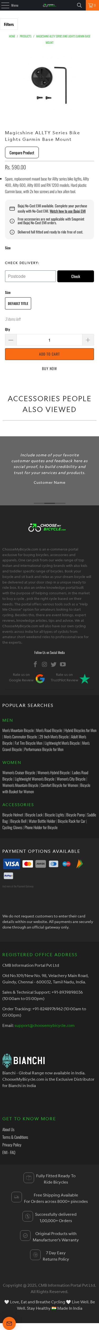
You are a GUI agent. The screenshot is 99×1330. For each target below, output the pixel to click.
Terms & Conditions (15, 1137)
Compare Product (22, 152)
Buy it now (49, 368)
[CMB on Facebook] (36, 664)
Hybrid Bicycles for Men (80, 730)
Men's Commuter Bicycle (20, 736)
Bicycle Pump (75, 814)
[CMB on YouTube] (63, 664)
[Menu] (2, 5)
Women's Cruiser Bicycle (18, 772)
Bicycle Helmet (12, 814)
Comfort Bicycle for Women (59, 785)
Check (75, 276)
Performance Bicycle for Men (43, 749)
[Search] (79, 5)
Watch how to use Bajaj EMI (68, 211)
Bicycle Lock (34, 814)
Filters (9, 24)
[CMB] (49, 5)
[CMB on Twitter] (54, 664)
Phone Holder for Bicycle (41, 827)
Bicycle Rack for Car (71, 821)
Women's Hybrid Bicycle (53, 772)
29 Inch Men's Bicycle (54, 736)
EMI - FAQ (8, 1152)
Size (8, 247)
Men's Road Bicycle (49, 730)
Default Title (18, 303)
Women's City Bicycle (71, 779)
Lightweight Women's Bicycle (34, 779)
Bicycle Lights (54, 814)
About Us (8, 1129)
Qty (7, 329)
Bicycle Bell (18, 821)
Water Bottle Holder (42, 821)
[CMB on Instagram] (45, 664)
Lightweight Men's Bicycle (62, 743)
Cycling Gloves (12, 827)
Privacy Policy (11, 1144)
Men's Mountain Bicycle (18, 730)
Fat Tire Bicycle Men (28, 743)
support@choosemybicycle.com (45, 1025)
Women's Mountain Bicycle (20, 785)
